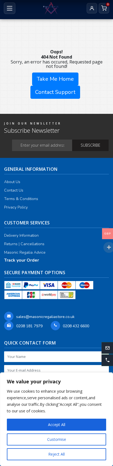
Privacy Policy (16, 207)
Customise (56, 439)
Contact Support (55, 92)
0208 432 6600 (76, 326)
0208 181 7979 (29, 326)
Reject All (56, 454)
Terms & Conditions (21, 198)
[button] (107, 360)
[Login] (92, 8)
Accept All (56, 424)
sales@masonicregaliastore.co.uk (45, 316)
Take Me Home (55, 79)
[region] (56, 419)
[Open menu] (9, 8)
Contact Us (13, 190)
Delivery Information (21, 235)
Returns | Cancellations (24, 244)
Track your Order (21, 260)
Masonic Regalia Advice (25, 252)
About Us (12, 181)
